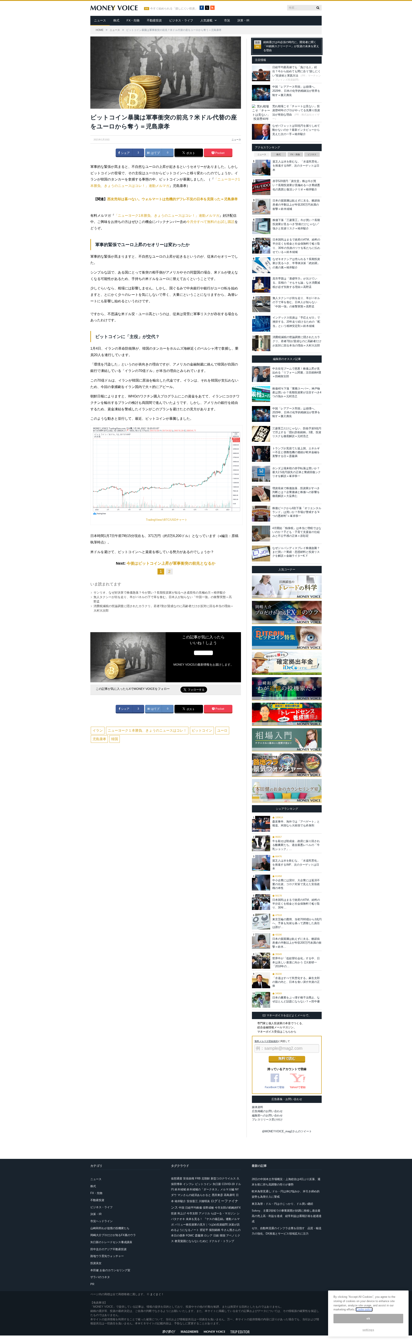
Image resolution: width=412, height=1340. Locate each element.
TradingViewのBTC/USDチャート (166, 519)
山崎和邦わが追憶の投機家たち (109, 1228)
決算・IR (243, 20)
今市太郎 (192, 1213)
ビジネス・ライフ (181, 20)
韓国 (114, 739)
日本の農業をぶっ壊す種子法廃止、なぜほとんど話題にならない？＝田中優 (296, 999)
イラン (97, 730)
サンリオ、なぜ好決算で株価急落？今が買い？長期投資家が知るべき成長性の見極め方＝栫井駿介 (160, 592)
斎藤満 (199, 1235)
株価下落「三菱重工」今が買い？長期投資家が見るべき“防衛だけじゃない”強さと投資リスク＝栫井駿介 (296, 224)
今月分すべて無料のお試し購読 (210, 222)
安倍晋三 (192, 1201)
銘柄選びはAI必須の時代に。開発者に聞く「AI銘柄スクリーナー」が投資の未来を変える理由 (291, 46)
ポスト (190, 153)
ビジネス (312, 154)
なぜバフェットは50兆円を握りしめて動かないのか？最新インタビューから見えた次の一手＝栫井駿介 (296, 130)
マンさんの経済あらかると (194, 1195)
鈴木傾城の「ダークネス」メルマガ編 (210, 1189)
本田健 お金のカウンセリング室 (110, 1270)
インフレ (188, 1184)
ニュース (100, 20)
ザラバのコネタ (100, 1277)
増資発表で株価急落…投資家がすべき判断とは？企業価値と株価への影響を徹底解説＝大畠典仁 (296, 492)
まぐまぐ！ (157, 1294)
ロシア (208, 1235)
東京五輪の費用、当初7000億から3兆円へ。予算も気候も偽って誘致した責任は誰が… (297, 923)
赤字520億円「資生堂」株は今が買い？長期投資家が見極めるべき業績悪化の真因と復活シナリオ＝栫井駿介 (296, 185)
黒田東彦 (217, 1195)
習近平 (204, 1230)
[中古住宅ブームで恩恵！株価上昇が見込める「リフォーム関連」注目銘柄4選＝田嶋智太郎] (261, 374)
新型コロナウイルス (223, 1178)
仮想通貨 (176, 1178)
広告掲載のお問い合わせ (267, 1111)
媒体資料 (257, 1107)
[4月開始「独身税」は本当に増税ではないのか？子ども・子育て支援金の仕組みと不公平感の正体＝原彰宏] (261, 533)
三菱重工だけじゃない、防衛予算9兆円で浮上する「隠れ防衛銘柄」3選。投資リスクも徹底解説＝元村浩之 (296, 432)
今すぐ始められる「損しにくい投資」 (174, 8)
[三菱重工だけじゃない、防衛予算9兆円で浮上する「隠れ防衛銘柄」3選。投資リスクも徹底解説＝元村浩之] (261, 434)
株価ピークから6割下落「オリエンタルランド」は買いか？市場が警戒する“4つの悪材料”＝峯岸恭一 (296, 512)
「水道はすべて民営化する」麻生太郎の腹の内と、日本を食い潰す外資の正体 (296, 981)
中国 (181, 1207)
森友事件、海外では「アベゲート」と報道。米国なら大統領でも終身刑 (296, 823)
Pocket (219, 153)
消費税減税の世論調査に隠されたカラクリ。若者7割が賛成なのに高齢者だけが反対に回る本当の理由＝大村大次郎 (297, 341)
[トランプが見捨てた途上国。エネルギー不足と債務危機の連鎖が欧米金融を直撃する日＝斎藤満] (261, 454)
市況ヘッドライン (101, 1221)
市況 (227, 20)
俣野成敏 (208, 1207)
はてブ (155, 153)
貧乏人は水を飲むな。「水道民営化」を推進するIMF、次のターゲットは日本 (296, 165)
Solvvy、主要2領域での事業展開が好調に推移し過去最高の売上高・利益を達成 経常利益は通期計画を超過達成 (286, 1216)
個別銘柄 (214, 1230)
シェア (125, 153)
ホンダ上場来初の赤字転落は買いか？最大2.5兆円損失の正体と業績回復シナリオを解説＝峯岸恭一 (296, 472)
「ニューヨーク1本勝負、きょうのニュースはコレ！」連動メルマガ (166, 215)
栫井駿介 (180, 1201)
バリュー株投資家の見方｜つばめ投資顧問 (201, 1224)
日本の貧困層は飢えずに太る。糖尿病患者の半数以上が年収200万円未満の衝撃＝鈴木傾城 (296, 205)
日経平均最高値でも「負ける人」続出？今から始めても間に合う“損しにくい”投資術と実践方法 (296, 71)
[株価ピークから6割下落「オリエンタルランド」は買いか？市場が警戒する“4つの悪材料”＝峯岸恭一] (261, 514)
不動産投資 (154, 20)
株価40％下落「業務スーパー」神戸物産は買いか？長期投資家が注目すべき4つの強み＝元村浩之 (296, 392)
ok (368, 1318)
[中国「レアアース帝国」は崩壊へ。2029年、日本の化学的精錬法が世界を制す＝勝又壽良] (261, 414)
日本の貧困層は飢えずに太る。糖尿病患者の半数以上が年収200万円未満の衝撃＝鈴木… (296, 942)
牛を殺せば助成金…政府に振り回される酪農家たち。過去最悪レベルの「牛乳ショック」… (296, 844)
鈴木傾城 (180, 1189)
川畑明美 (204, 1201)
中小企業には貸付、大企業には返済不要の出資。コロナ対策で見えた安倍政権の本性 (296, 884)
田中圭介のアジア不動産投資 (108, 1249)
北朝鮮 (205, 1178)
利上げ (181, 1213)
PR (92, 1284)
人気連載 (206, 20)
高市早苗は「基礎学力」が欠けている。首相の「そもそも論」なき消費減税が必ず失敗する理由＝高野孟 (296, 283)
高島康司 (229, 1195)
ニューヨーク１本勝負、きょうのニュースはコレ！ (147, 730)
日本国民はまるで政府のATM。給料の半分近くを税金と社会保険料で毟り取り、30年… (296, 903)
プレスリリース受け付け (267, 1119)
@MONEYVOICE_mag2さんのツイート (287, 1131)
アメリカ (204, 1213)
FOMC (190, 1235)
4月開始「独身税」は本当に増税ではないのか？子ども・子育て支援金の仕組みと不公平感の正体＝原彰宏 (296, 531)
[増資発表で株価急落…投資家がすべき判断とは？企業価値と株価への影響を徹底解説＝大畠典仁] (261, 494)
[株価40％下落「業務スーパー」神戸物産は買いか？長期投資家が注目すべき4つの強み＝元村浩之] (261, 394)
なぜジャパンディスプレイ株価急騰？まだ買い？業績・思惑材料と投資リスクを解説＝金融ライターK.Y (296, 551)
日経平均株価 (193, 1207)
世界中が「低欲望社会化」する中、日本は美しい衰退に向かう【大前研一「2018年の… (296, 962)
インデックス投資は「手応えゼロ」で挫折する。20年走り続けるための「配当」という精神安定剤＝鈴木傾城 (296, 322)
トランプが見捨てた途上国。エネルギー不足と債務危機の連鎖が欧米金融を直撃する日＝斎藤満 (296, 452)
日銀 (216, 1235)
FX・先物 (133, 20)
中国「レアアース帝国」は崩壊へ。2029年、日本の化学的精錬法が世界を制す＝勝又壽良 (296, 91)
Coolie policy (364, 1309)
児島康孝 (99, 739)
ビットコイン (202, 730)
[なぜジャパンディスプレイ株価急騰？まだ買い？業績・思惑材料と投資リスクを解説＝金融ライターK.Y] (261, 553)
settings (368, 1329)
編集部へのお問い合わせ (267, 1115)
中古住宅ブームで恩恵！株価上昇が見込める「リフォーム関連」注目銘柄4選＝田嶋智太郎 (296, 372)
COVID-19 (228, 1184)
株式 (116, 20)
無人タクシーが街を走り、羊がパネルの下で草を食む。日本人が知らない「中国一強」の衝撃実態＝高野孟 (296, 302)
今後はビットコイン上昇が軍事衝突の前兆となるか (171, 563)
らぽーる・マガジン (223, 1213)
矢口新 (217, 1184)
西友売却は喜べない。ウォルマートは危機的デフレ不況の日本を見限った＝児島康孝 (172, 199)
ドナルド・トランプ (221, 1241)
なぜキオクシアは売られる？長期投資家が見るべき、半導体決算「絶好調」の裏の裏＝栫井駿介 (296, 263)
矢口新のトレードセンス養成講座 (111, 1242)
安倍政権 (188, 1178)
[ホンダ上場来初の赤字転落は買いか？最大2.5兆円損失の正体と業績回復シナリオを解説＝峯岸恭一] (261, 474)
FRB (198, 1178)
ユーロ (222, 730)
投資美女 (95, 1263)
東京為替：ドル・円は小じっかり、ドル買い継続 (282, 1203)
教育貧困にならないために (191, 1241)
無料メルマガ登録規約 (266, 1041)
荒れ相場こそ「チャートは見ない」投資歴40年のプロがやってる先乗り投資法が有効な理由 (296, 110)
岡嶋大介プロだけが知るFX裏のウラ (113, 1235)
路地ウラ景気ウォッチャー (107, 1256)
